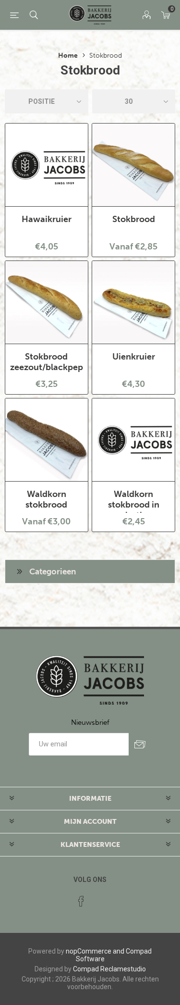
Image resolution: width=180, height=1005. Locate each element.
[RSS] (99, 898)
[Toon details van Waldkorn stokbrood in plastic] (133, 439)
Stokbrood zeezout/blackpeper (46, 361)
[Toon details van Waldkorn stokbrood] (46, 439)
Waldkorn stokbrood (46, 499)
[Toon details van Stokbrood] (133, 165)
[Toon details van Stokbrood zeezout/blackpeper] (46, 302)
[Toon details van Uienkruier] (133, 302)
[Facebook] (81, 901)
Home (68, 55)
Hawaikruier (47, 219)
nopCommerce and (95, 951)
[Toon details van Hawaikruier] (46, 165)
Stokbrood (133, 219)
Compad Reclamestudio (109, 969)
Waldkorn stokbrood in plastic (133, 505)
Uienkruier (133, 356)
